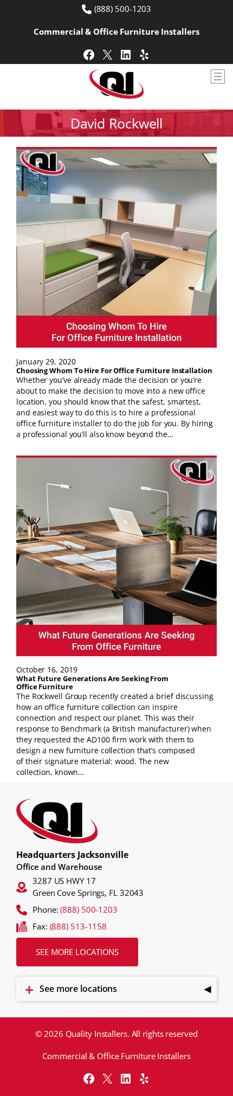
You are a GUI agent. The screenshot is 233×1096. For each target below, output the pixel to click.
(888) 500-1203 (123, 8)
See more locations (77, 951)
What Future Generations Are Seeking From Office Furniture (92, 683)
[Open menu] (218, 76)
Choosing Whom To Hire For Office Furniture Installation (114, 371)
